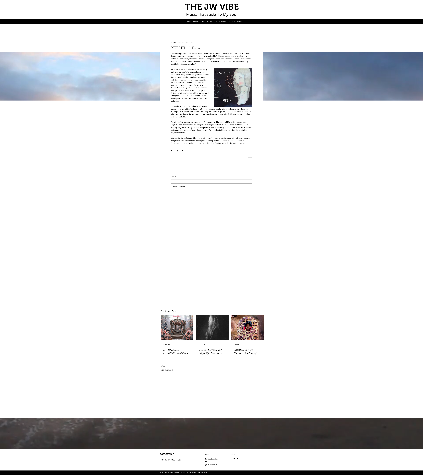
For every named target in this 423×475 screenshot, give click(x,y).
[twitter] (234, 458)
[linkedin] (238, 458)
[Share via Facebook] (172, 150)
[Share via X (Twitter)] (177, 150)
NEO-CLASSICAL (167, 370)
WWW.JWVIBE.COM (171, 459)
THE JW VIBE (167, 454)
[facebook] (231, 458)
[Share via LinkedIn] (182, 150)
